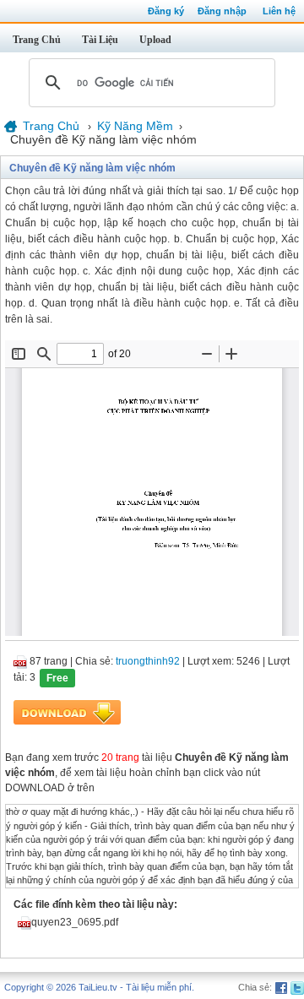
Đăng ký (166, 11)
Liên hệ (279, 11)
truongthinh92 (148, 661)
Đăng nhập (222, 11)
